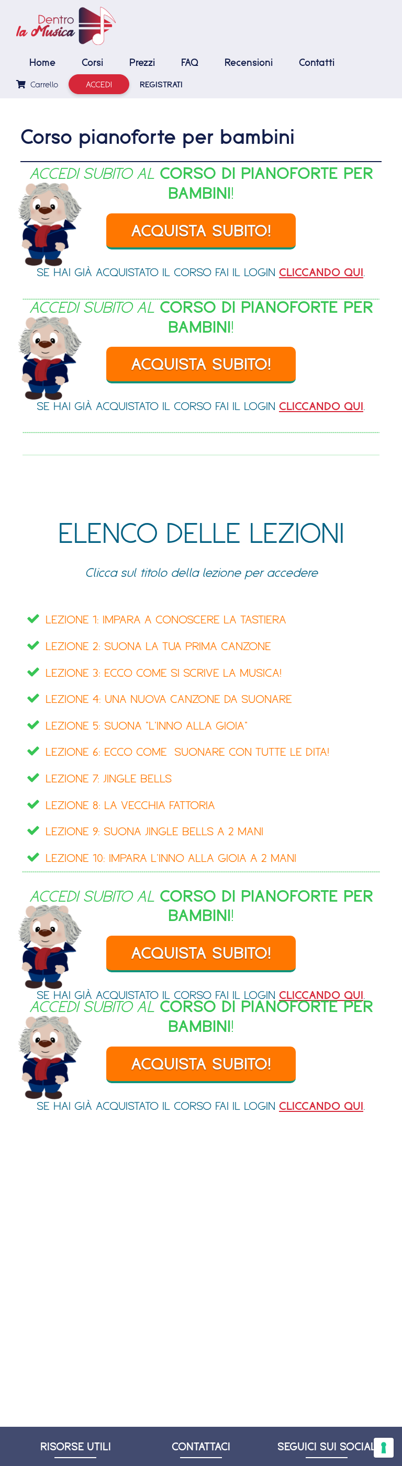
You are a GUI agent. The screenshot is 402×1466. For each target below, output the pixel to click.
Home (42, 62)
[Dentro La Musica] (66, 26)
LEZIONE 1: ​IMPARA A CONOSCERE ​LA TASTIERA (166, 619)
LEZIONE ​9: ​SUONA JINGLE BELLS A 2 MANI (154, 831)
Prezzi (142, 62)
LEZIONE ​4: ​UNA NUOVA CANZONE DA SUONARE (169, 698)
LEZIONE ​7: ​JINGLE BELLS (109, 778)
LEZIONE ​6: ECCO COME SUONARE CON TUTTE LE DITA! (187, 751)
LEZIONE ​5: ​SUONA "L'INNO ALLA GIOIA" (147, 725)
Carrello (43, 84)
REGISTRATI (161, 84)
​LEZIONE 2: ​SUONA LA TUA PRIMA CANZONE (158, 646)
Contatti (316, 62)
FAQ (189, 62)
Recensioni (249, 62)
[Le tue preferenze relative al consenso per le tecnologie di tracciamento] (384, 1448)
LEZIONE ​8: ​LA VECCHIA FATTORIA (130, 805)
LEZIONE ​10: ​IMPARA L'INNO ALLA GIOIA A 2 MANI (171, 857)
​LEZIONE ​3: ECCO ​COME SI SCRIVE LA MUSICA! (164, 672)
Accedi (99, 84)
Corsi (92, 62)
